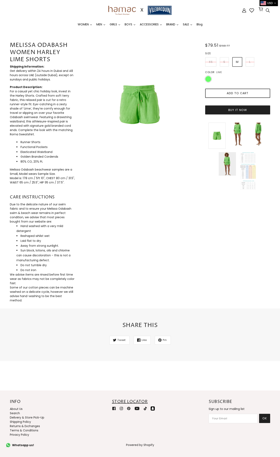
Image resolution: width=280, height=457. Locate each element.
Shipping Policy (20, 422)
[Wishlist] (251, 10)
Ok (264, 418)
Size (208, 53)
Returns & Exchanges (25, 426)
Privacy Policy (19, 435)
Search (15, 413)
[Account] (244, 10)
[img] (267, 10)
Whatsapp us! (23, 445)
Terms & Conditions (24, 430)
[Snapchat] (152, 408)
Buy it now (237, 110)
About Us (16, 409)
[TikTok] (145, 408)
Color (210, 72)
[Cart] (261, 9)
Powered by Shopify (140, 445)
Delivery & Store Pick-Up (27, 417)
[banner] (140, 10)
